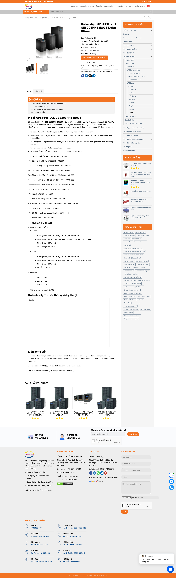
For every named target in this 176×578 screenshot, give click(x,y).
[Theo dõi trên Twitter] (144, 1)
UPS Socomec (130, 63)
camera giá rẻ (128, 245)
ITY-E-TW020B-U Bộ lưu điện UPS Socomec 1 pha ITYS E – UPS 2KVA (35, 413)
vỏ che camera (136, 303)
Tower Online (145, 296)
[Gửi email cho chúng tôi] (146, 1)
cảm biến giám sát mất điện (132, 277)
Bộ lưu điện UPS (41, 18)
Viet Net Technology (67, 371)
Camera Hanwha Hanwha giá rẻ (133, 255)
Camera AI (127, 239)
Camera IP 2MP (137, 258)
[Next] (74, 41)
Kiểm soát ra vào (129, 30)
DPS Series (132, 93)
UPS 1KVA (132, 300)
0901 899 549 (44, 553)
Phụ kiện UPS (129, 60)
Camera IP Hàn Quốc (142, 264)
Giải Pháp (119, 6)
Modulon (132, 109)
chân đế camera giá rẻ (143, 271)
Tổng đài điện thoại (130, 135)
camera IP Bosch (129, 261)
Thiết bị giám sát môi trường (133, 128)
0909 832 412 (79, 553)
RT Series (132, 103)
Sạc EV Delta (129, 120)
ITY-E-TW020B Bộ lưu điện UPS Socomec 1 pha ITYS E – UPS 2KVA (59, 413)
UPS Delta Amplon (133, 70)
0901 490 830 (46, 561)
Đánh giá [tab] (38, 91)
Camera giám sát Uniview (132, 38)
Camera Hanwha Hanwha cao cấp (134, 251)
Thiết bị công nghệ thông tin (133, 139)
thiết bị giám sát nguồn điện (132, 293)
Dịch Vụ (91, 6)
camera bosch (136, 239)
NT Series (132, 99)
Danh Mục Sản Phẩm (34, 12)
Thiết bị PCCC (128, 53)
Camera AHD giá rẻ (143, 235)
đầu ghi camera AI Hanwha (132, 316)
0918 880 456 (42, 545)
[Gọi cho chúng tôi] (98, 473)
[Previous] (28, 41)
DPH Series (132, 90)
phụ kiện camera (129, 287)
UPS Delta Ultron (132, 80)
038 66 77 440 (80, 528)
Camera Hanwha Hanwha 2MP (133, 248)
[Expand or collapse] (112, 98)
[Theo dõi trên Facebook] (142, 1)
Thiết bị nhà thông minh (132, 143)
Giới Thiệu (83, 6)
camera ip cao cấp (142, 261)
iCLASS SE (127, 283)
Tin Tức (128, 6)
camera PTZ (127, 267)
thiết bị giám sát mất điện (132, 290)
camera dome (128, 242)
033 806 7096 (76, 536)
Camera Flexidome (140, 242)
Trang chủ (29, 18)
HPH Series (132, 96)
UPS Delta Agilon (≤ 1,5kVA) (136, 76)
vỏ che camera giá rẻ (130, 306)
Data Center (127, 42)
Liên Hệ (142, 6)
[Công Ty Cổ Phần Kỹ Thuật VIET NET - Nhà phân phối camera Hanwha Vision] (28, 6)
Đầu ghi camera (145, 309)
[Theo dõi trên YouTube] (150, 1)
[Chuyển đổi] (151, 30)
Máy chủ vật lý (128, 45)
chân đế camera (129, 271)
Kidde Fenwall (136, 283)
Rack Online (139, 287)
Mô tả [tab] (28, 91)
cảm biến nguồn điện (130, 280)
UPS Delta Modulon (133, 73)
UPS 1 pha (130, 83)
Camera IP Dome (129, 264)
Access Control (129, 232)
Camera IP (127, 258)
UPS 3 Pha (140, 300)
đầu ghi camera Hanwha (131, 319)
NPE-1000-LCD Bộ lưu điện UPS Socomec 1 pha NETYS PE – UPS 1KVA (83, 413)
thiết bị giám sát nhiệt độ (132, 296)
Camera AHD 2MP (129, 235)
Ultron (73, 18)
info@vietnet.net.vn (70, 476)
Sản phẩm (98, 6)
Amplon (131, 106)
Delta (93, 47)
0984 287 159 (43, 536)
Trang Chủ (74, 6)
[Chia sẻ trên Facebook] (82, 76)
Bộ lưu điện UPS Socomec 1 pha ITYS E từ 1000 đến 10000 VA (107, 413)
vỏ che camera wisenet (131, 309)
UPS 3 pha (64, 18)
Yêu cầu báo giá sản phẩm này (94, 57)
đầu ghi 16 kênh (128, 312)
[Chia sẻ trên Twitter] (86, 76)
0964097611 (77, 545)
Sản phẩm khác (129, 150)
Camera (126, 34)
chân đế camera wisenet (131, 274)
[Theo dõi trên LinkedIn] (148, 1)
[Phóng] (28, 59)
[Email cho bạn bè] (90, 76)
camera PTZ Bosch (139, 267)
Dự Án (137, 6)
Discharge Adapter (144, 280)
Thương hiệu (127, 147)
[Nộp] (150, 11)
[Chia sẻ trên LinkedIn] (94, 76)
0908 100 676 (46, 366)
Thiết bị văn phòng (130, 49)
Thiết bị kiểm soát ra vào (132, 132)
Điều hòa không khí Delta (133, 123)
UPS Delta (54, 18)
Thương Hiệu (108, 6)
